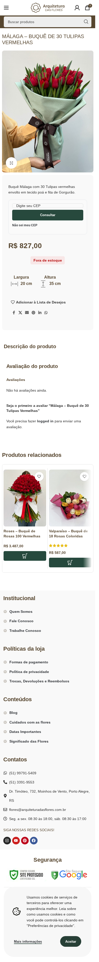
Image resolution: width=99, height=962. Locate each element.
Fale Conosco (21, 621)
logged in (45, 421)
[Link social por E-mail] (27, 312)
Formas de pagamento (28, 662)
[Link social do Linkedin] (40, 312)
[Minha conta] (77, 8)
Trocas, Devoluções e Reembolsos (39, 681)
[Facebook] (34, 840)
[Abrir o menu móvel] (6, 8)
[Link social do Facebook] (14, 312)
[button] (25, 556)
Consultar (47, 215)
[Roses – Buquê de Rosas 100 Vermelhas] (25, 498)
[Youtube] (16, 840)
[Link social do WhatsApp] (46, 312)
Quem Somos (20, 612)
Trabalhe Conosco (25, 631)
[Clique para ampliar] (11, 163)
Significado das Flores (28, 741)
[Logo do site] (47, 7)
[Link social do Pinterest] (33, 312)
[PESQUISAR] (86, 22)
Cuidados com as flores (30, 722)
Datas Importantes (25, 732)
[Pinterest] (25, 840)
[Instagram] (7, 840)
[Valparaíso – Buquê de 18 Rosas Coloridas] (70, 498)
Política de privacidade (29, 672)
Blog (13, 713)
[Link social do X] (20, 312)
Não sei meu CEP (24, 225)
